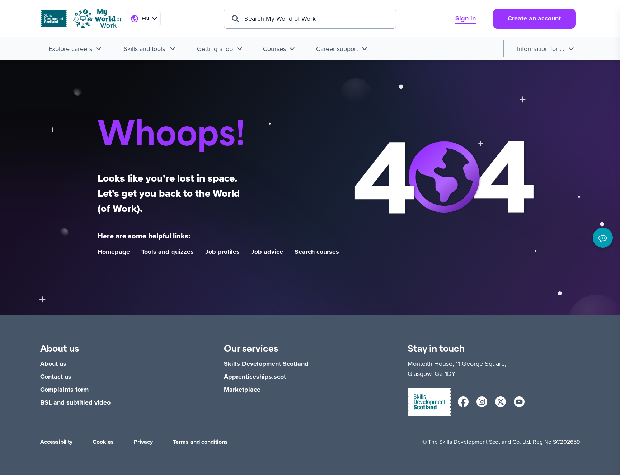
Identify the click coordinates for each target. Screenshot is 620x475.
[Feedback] (603, 238)
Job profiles (222, 251)
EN (145, 18)
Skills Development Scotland (266, 363)
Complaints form (64, 389)
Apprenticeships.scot (255, 376)
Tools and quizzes (167, 251)
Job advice (267, 251)
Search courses (317, 251)
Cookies (103, 442)
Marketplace (242, 389)
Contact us (55, 376)
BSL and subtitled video (75, 402)
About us (53, 363)
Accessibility (56, 442)
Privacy (143, 442)
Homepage (114, 251)
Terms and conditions (200, 442)
